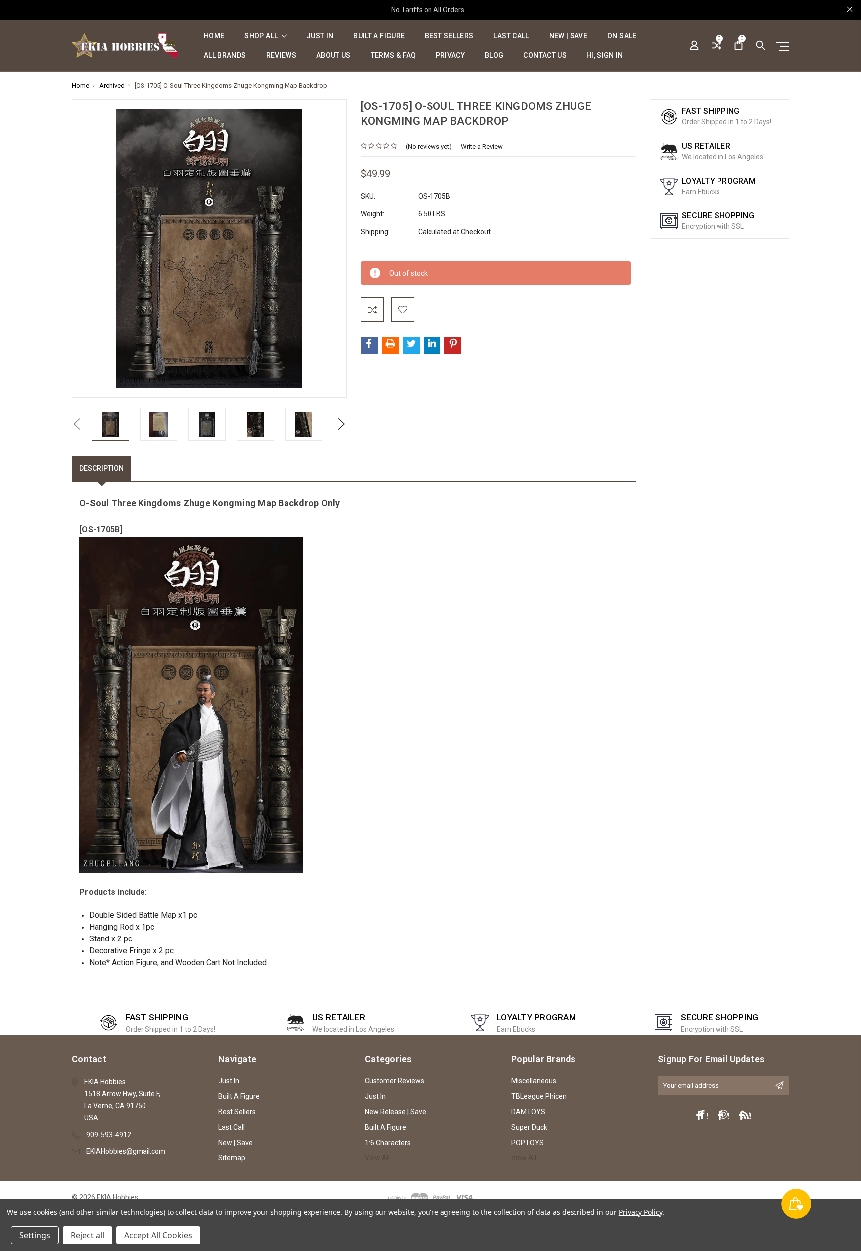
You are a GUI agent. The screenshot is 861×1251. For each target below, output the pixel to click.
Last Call (511, 36)
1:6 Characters (388, 1143)
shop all (261, 36)
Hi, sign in (604, 55)
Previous (76, 424)
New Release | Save (395, 1112)
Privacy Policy (640, 1212)
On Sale (621, 36)
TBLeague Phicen (539, 1096)
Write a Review (482, 146)
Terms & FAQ (393, 55)
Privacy (450, 55)
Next (341, 424)
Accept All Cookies (158, 1235)
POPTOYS (527, 1143)
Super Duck (529, 1127)
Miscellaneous (533, 1081)
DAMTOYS (528, 1112)
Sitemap (231, 1158)
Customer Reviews (394, 1081)
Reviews (281, 55)
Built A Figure (379, 36)
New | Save (568, 36)
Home (214, 36)
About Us (333, 55)
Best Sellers (449, 36)
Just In (319, 36)
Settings (34, 1235)
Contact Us (545, 55)
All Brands (225, 55)
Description (101, 468)
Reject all (87, 1235)
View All (377, 1158)
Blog (494, 55)
